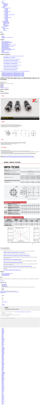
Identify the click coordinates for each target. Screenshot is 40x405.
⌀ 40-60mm (6, 20)
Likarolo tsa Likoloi (5, 24)
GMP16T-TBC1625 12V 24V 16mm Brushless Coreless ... (12, 259)
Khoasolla (7, 87)
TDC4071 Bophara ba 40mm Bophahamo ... (10, 66)
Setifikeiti (4, 6)
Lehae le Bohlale (5, 26)
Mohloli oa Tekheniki (6, 28)
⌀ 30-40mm (6, 10)
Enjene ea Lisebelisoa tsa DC (5, 41)
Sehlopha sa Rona (5, 4)
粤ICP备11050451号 (3, 292)
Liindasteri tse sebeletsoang (5, 21)
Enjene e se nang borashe (5, 43)
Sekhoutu (3, 50)
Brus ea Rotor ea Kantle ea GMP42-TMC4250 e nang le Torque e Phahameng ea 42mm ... (17, 266)
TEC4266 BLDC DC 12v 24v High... (9, 57)
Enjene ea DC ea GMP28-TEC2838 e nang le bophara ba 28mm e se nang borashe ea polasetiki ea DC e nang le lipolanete (18, 156)
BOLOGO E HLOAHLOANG (9, 291)
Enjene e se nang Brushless (5, 47)
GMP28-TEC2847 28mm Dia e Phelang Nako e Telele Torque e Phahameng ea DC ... (17, 255)
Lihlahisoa (3, 7)
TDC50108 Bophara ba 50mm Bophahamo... (10, 63)
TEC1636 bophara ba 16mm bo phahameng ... (11, 60)
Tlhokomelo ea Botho (6, 22)
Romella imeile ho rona (3, 87)
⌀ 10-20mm (6, 18)
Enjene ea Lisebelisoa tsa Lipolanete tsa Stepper (8, 46)
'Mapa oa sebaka (2, 291)
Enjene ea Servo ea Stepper (5, 52)
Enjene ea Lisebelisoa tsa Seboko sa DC (7, 42)
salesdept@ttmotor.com (5, 286)
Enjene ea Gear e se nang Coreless (6, 48)
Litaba (4, 29)
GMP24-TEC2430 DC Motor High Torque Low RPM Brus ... (13, 262)
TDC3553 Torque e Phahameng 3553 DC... (10, 69)
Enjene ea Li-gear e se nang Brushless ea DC (9, 14)
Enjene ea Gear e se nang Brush (6, 44)
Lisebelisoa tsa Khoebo (6, 25)
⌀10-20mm (6, 8)
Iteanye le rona (4, 27)
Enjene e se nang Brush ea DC (7, 11)
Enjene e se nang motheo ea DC (7, 17)
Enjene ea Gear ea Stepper (5, 45)
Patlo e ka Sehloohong (16, 291)
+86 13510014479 (4, 284)
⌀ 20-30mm (6, 9)
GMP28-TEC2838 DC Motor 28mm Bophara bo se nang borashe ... (14, 252)
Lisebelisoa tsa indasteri (6, 23)
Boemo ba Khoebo (5, 3)
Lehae (2, 2)
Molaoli (3, 51)
